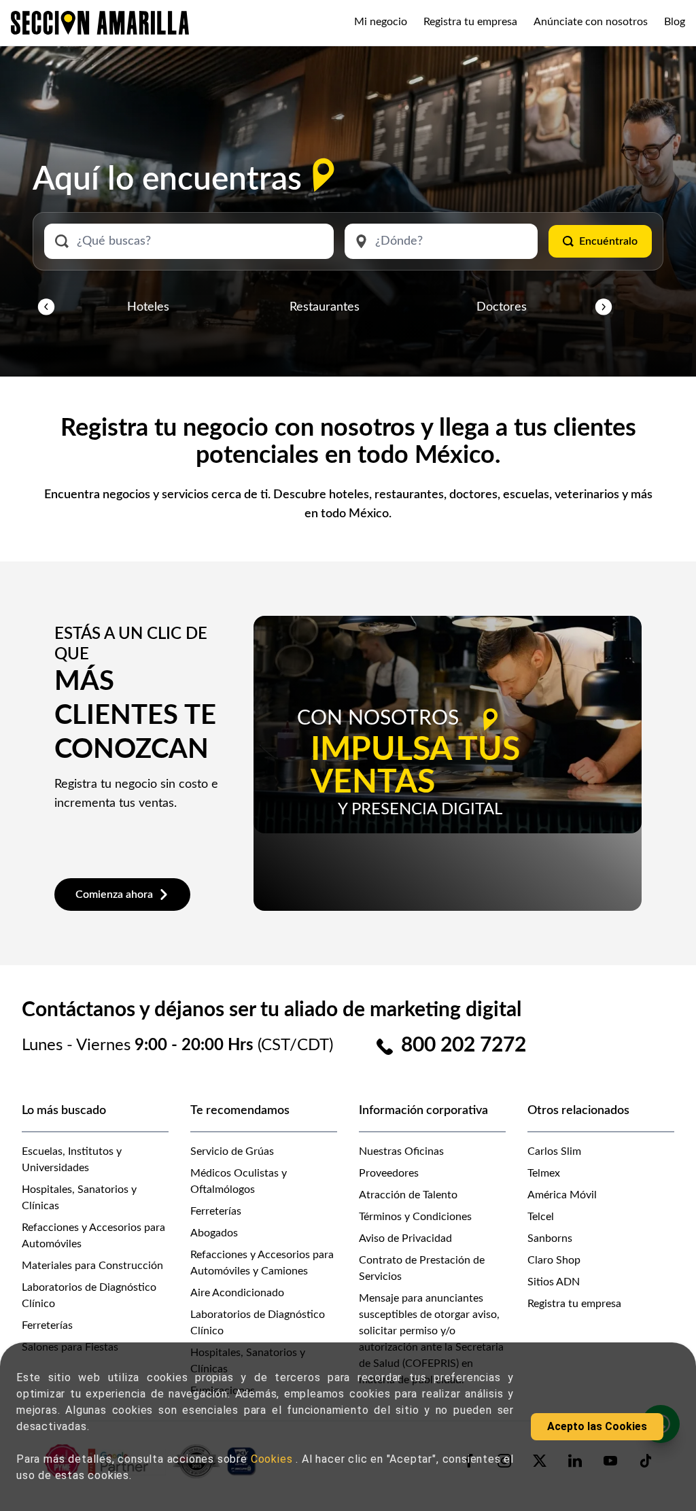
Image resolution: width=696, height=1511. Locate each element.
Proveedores (389, 1173)
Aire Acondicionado (237, 1292)
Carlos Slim (554, 1151)
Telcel (540, 1216)
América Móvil (562, 1194)
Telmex (543, 1173)
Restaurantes (325, 307)
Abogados (214, 1233)
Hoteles (148, 307)
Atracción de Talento (408, 1194)
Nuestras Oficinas (401, 1151)
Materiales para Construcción (92, 1265)
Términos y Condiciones (415, 1216)
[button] (46, 307)
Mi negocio (380, 21)
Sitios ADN (553, 1281)
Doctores (501, 307)
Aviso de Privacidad (405, 1238)
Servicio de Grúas (232, 1151)
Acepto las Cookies (597, 1426)
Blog (674, 21)
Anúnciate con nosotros (591, 21)
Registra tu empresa (470, 21)
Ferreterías (47, 1325)
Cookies (273, 1459)
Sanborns (549, 1238)
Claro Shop (553, 1260)
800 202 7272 (463, 1045)
